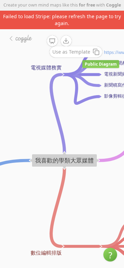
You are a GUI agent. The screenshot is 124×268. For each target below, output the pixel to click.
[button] (110, 254)
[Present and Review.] (52, 41)
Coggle (113, 5)
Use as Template (71, 51)
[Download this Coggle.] (66, 40)
